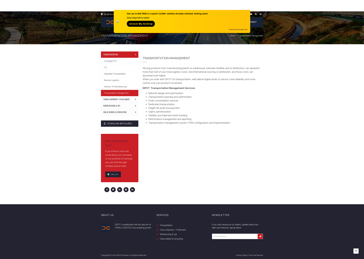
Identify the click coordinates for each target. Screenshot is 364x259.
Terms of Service (256, 255)
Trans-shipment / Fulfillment (116, 99)
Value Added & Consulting (115, 112)
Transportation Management (116, 93)
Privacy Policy (242, 255)
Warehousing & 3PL (111, 106)
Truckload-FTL (110, 61)
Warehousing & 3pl (168, 234)
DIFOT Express (123, 255)
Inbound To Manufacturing (115, 86)
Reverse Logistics (111, 80)
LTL (105, 67)
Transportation (110, 54)
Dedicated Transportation (115, 74)
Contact (252, 22)
